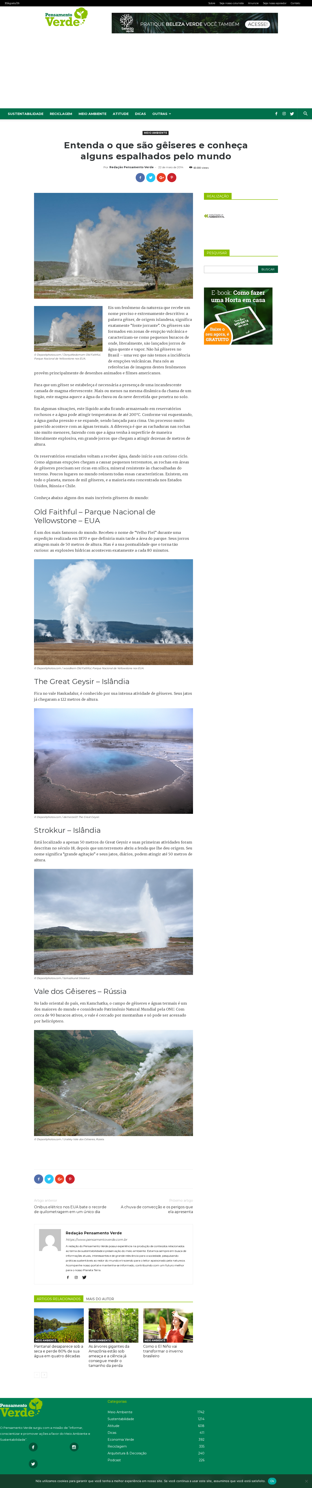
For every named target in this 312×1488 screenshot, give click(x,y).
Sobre (211, 3)
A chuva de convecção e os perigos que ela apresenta (157, 1209)
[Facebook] (276, 113)
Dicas (140, 114)
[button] (305, 114)
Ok (272, 1481)
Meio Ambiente (92, 114)
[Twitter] (291, 113)
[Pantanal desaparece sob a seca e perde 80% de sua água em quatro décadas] (59, 1325)
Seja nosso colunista (231, 3)
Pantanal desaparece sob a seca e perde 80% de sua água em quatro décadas (58, 1351)
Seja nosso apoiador (274, 3)
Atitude (121, 114)
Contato (295, 3)
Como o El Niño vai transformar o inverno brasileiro (163, 1351)
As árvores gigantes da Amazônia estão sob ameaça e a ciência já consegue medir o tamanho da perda (109, 1356)
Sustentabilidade (25, 114)
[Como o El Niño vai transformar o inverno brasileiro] (168, 1325)
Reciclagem (61, 114)
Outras (159, 114)
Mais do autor (100, 1299)
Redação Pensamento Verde (131, 167)
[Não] (306, 1481)
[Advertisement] (156, 74)
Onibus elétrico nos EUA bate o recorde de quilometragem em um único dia (70, 1209)
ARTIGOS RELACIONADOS (59, 1299)
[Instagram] (284, 113)
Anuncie (253, 3)
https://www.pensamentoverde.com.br (96, 1240)
